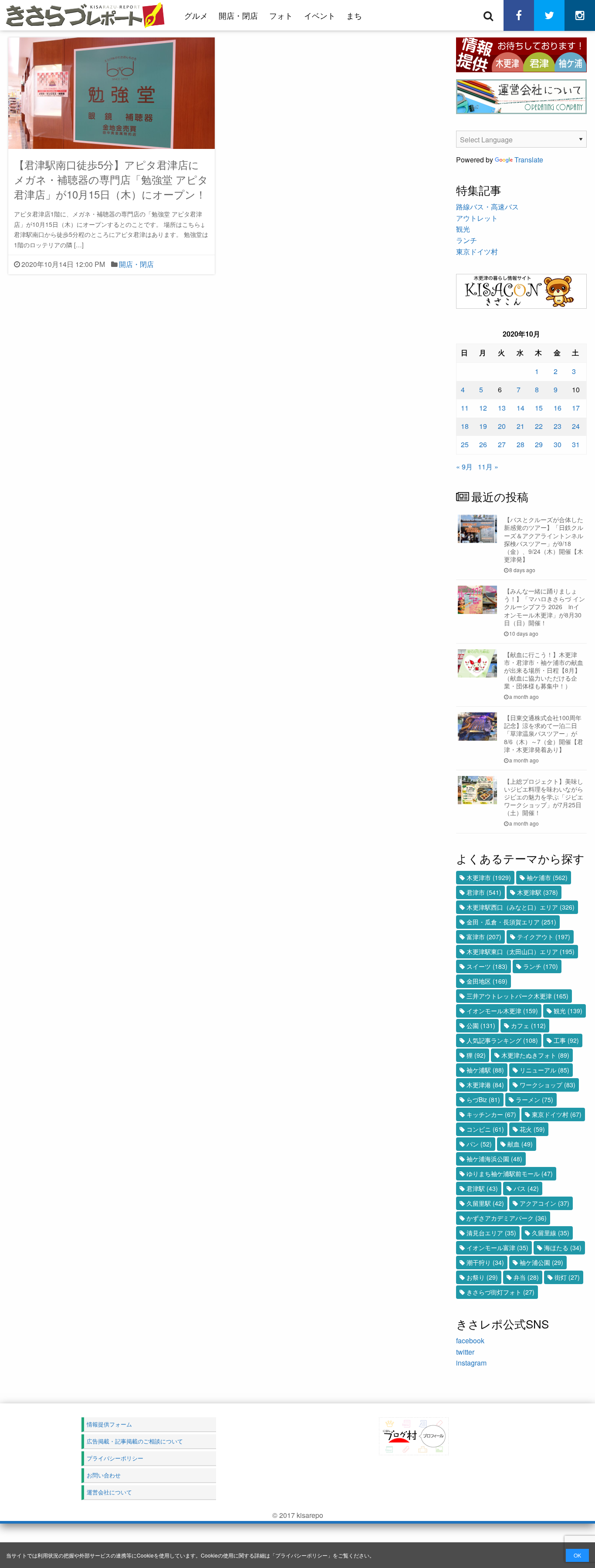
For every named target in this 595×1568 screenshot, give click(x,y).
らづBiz (483, 1099)
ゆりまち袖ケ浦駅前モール (510, 1173)
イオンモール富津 (497, 1247)
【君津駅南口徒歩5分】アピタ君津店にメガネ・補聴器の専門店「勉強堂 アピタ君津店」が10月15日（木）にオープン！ (111, 179)
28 (520, 444)
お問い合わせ (104, 1475)
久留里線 (550, 1232)
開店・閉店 (238, 15)
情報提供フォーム (109, 1424)
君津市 (484, 892)
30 (557, 444)
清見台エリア (491, 1232)
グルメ (196, 15)
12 (483, 408)
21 (520, 426)
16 (557, 408)
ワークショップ (547, 1084)
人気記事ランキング (502, 1040)
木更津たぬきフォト (535, 1055)
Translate (528, 160)
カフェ (528, 1025)
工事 (566, 1040)
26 (483, 444)
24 (576, 426)
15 (539, 408)
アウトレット (477, 218)
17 (576, 408)
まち (354, 15)
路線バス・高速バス (487, 207)
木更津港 (485, 1084)
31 (576, 444)
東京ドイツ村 (477, 251)
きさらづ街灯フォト (500, 1292)
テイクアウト (543, 936)
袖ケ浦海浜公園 (494, 1158)
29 (539, 444)
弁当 (526, 1277)
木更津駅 (537, 892)
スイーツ (487, 966)
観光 (463, 229)
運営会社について (109, 1492)
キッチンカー (491, 1114)
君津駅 (482, 1188)
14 (520, 408)
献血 (520, 1144)
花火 (532, 1129)
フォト (281, 15)
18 (465, 426)
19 (483, 426)
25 (465, 444)
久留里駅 (485, 1203)
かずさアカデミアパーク (507, 1218)
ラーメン (534, 1099)
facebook (470, 1340)
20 (502, 426)
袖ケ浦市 (547, 877)
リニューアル (544, 1070)
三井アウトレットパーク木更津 (517, 995)
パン (479, 1144)
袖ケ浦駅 (485, 1070)
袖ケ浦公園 (541, 1262)
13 (502, 408)
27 (502, 444)
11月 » (488, 467)
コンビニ (485, 1129)
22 (539, 426)
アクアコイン (544, 1203)
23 (557, 426)
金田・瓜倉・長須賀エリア (511, 921)
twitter (465, 1352)
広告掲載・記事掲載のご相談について (135, 1441)
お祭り (482, 1277)
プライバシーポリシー (301, 1555)
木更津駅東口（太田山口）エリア (521, 951)
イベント (319, 15)
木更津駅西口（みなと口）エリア (521, 907)
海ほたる (562, 1247)
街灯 (567, 1277)
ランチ (466, 240)
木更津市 (489, 877)
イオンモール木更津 (502, 1010)
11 (465, 408)
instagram (471, 1363)
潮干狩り (485, 1262)
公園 (481, 1025)
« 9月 (464, 467)
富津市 (484, 936)
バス (526, 1188)
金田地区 (487, 981)
